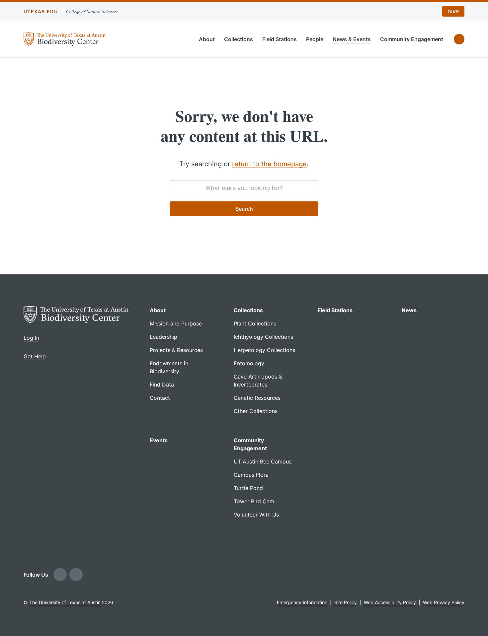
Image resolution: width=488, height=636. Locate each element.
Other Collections (256, 411)
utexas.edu (41, 11)
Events (159, 440)
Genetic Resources (257, 397)
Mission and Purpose (176, 323)
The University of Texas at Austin (65, 602)
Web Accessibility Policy (390, 602)
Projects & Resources (176, 350)
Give (453, 11)
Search (244, 208)
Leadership (163, 336)
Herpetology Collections (264, 350)
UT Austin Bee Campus (262, 461)
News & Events (352, 39)
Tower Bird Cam (254, 501)
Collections (238, 39)
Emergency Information (302, 602)
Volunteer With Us (256, 514)
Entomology (249, 363)
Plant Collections (255, 323)
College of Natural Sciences (92, 11)
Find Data (162, 384)
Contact (160, 397)
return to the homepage (269, 164)
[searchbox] (244, 188)
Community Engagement (411, 39)
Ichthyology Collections (263, 336)
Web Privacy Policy (443, 602)
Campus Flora (251, 474)
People (314, 39)
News (409, 310)
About (207, 39)
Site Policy (345, 602)
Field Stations (279, 39)
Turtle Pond (248, 488)
